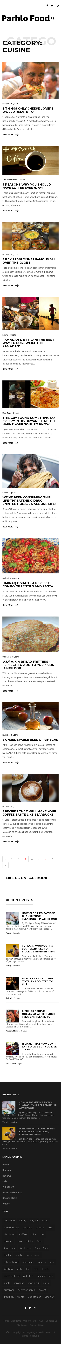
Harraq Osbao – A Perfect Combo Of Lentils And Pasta (27, 584)
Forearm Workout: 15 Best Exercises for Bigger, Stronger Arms (38, 948)
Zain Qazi (6, 413)
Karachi (42, 1262)
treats (20, 1296)
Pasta (7, 1283)
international (11, 1262)
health (18, 1255)
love (36, 1269)
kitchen (8, 1269)
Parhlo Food (26, 18)
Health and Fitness (12, 1192)
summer (9, 1290)
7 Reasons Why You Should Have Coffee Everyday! (26, 186)
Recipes (6, 1170)
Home (5, 1164)
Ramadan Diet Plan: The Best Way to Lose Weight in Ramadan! (28, 343)
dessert (8, 1241)
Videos (6, 1203)
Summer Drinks (26, 1290)
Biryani (34, 1220)
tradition (9, 1296)
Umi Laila (6, 578)
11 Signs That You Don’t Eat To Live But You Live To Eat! (39, 1046)
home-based (33, 1255)
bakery (22, 1220)
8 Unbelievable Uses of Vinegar (30, 740)
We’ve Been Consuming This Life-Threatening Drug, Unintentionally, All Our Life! (29, 501)
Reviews (6, 1175)
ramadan (19, 1283)
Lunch (45, 1269)
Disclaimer (22, 1325)
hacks (7, 1255)
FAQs (40, 1321)
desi (42, 1234)
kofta (20, 1269)
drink (19, 1241)
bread (44, 1220)
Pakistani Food (45, 1276)
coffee (23, 1234)
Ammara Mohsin (9, 180)
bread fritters (11, 1227)
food (39, 1241)
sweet (42, 1290)
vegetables (34, 1296)
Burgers (27, 1227)
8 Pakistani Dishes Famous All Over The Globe (29, 261)
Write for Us (29, 1321)
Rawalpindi (34, 1283)
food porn (25, 1248)
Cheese (40, 1227)
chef (50, 1227)
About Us (16, 1321)
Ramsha (5, 735)
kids (52, 1262)
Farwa (5, 335)
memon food (12, 1276)
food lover (10, 1248)
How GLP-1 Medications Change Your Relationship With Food (39, 916)
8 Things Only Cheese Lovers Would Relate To (27, 110)
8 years (14, 104)
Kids (4, 1181)
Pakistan (28, 1276)
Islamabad (28, 1262)
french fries (41, 1248)
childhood (9, 1234)
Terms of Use (36, 1325)
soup (46, 1283)
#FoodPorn (8, 1187)
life (28, 1269)
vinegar (49, 1296)
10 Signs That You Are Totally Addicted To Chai (37, 981)
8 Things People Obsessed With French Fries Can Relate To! (38, 1014)
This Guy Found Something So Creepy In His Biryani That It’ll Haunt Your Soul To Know (29, 421)
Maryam (5, 104)
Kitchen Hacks (9, 1198)
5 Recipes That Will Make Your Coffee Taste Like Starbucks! (29, 813)
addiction (9, 1220)
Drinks (29, 1241)
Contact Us (51, 1321)
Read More (8, 134)
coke (33, 1234)
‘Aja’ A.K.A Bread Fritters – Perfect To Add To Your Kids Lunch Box (28, 665)
